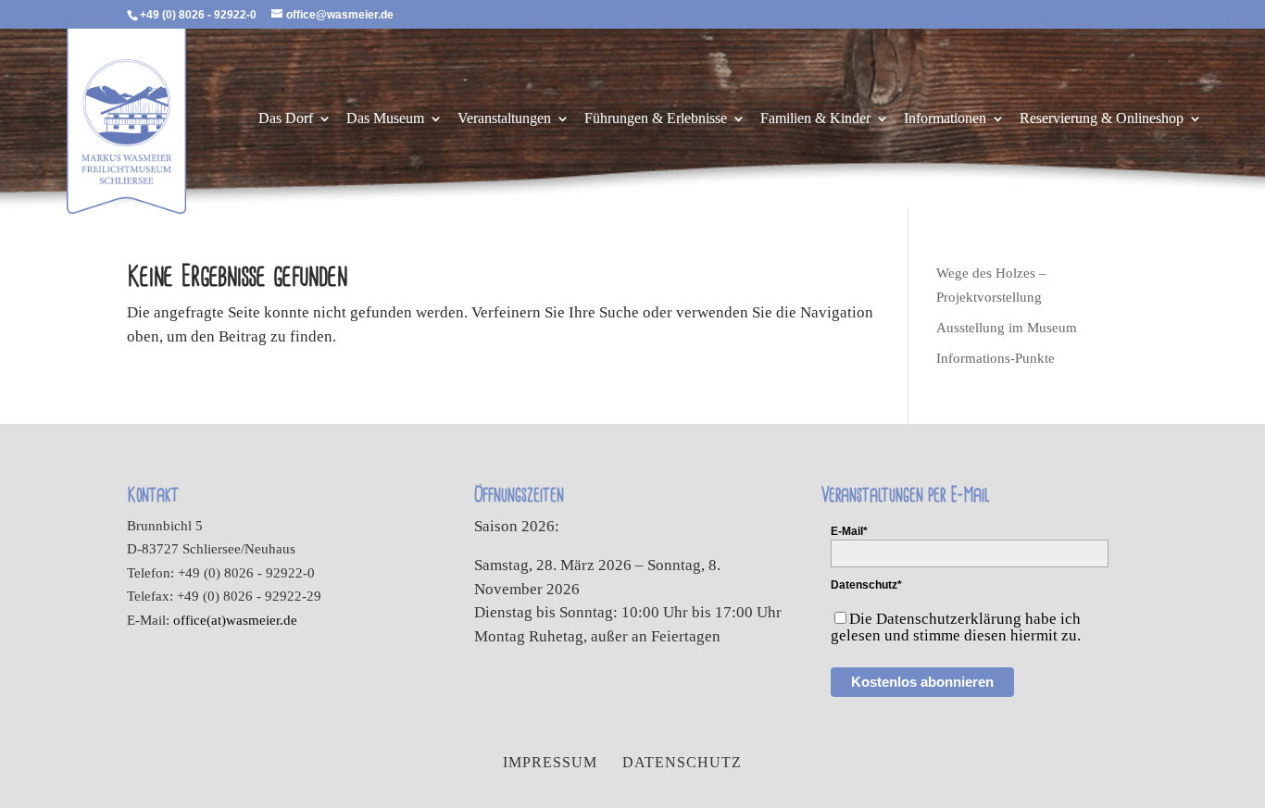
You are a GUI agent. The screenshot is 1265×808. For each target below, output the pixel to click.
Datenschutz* (866, 584)
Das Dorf (285, 119)
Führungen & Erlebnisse (655, 119)
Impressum (550, 762)
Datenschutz (682, 762)
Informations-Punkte (995, 358)
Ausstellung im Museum (1006, 327)
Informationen (945, 119)
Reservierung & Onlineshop (1102, 119)
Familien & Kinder (815, 119)
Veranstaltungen (504, 119)
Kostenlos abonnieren (922, 682)
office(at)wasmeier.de (235, 620)
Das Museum (385, 119)
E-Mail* (849, 531)
